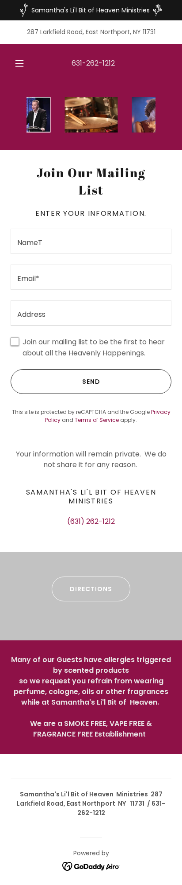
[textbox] (91, 241)
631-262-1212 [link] (93, 63)
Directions (91, 589)
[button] (19, 63)
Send (91, 381)
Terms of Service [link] (97, 420)
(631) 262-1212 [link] (91, 521)
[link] (91, 865)
